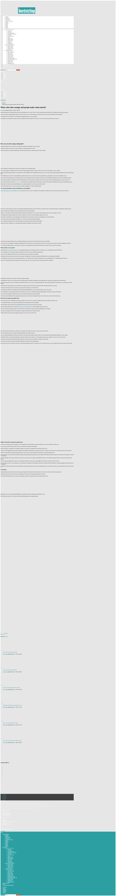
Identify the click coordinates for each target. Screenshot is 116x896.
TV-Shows (7, 20)
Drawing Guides (6, 64)
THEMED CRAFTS (9, 50)
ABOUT (4, 820)
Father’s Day (10, 40)
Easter (9, 37)
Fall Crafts (10, 49)
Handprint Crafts (11, 63)
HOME (4, 819)
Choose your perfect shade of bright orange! (11, 687)
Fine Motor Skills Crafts (12, 59)
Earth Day (10, 35)
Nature (6, 26)
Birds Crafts (10, 62)
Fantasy (6, 27)
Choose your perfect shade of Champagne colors (12, 740)
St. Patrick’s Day (11, 36)
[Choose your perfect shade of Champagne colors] (38, 732)
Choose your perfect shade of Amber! (10, 652)
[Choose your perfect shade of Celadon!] (38, 715)
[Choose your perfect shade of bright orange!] (38, 679)
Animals (7, 16)
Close (1, 832)
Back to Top (2, 831)
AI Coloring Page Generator (8, 66)
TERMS (4, 822)
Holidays (7, 17)
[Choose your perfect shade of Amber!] (38, 644)
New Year (10, 31)
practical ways (17, 181)
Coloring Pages (6, 15)
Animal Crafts (10, 54)
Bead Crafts (10, 53)
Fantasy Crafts (10, 55)
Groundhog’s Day (11, 33)
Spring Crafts (10, 47)
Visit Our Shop (6, 815)
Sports (6, 25)
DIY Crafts (5, 28)
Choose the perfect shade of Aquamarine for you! (12, 705)
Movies (6, 22)
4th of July (10, 41)
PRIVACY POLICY (7, 823)
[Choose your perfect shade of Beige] (38, 662)
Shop (4, 65)
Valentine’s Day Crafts (12, 34)
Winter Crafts (10, 46)
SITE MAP (5, 824)
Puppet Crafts (10, 60)
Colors (6, 636)
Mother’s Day (10, 38)
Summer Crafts (10, 48)
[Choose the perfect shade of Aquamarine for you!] (38, 697)
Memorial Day (10, 39)
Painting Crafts (10, 61)
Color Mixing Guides (7, 814)
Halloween (10, 42)
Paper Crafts (10, 51)
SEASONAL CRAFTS (9, 44)
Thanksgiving (10, 43)
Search (18, 69)
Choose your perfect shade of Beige (10, 669)
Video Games (8, 18)
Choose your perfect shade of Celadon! (10, 722)
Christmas (10, 30)
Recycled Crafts (11, 52)
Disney (6, 24)
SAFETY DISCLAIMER (8, 821)
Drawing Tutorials (6, 813)
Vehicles (7, 23)
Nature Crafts (10, 56)
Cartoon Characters (9, 21)
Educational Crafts (11, 58)
